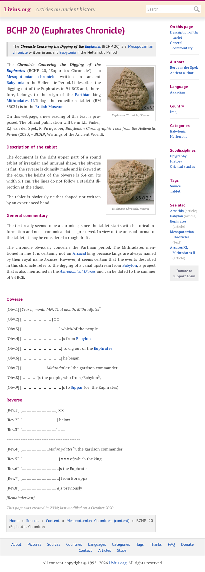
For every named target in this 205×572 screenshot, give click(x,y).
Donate (187, 544)
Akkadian (177, 92)
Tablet (175, 191)
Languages (97, 544)
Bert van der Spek (184, 67)
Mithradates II (20, 100)
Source (175, 186)
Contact (85, 550)
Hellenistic (178, 136)
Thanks (156, 544)
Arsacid (79, 253)
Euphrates (93, 46)
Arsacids (177, 210)
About (16, 544)
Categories (121, 544)
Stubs (121, 550)
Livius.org (17, 9)
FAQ (171, 544)
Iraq (173, 111)
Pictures (34, 544)
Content (53, 520)
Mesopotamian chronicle (30, 76)
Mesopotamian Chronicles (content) (97, 520)
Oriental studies (182, 166)
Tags (140, 544)
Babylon (129, 265)
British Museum (49, 106)
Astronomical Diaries (78, 271)
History (176, 161)
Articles (104, 550)
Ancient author (182, 72)
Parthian (82, 94)
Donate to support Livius (184, 273)
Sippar (77, 387)
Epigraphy (178, 156)
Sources (32, 520)
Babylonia (67, 52)
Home (14, 520)
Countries (74, 544)
